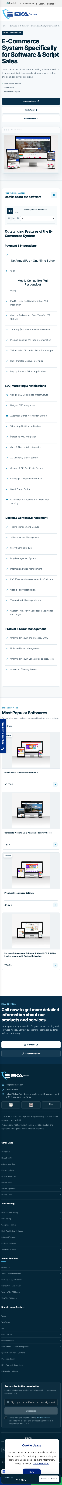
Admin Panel (29, 110)
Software (13, 26)
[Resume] (13, 218)
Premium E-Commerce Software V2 (21, 772)
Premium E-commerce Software (19, 893)
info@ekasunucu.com (15, 1085)
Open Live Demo (29, 101)
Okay (31, 1472)
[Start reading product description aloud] (10, 211)
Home (4, 26)
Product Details (30, 119)
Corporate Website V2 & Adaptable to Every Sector (28, 833)
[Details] (55, 784)
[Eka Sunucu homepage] (15, 1075)
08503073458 (12, 1089)
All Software (7, 726)
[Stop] (17, 218)
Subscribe (31, 1411)
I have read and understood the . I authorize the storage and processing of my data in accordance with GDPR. (31, 1420)
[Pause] (9, 218)
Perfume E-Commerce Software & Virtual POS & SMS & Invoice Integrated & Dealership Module (30, 954)
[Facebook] (4, 1450)
